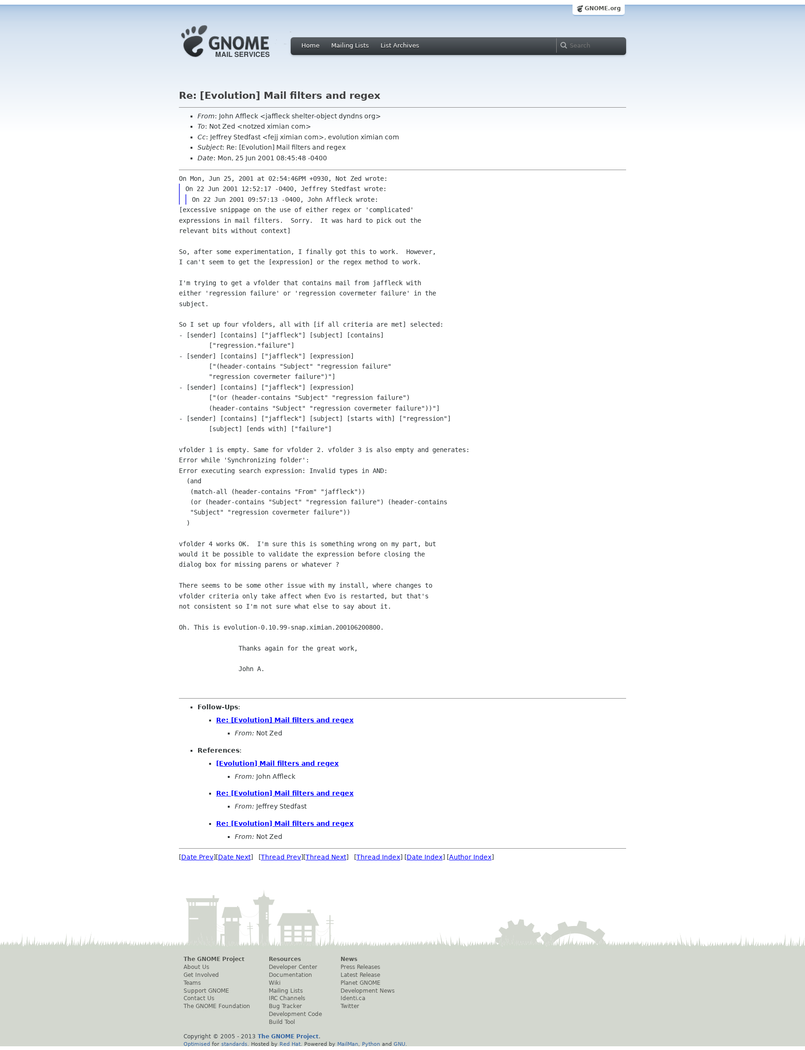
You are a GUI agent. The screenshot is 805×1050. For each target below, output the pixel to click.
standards (234, 1044)
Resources (285, 959)
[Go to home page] (239, 59)
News (349, 959)
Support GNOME (206, 991)
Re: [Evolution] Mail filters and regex (285, 720)
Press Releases (360, 967)
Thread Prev (281, 857)
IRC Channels (287, 998)
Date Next (234, 857)
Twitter (350, 1006)
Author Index (470, 857)
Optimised (197, 1044)
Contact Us (199, 998)
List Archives (400, 45)
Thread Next (326, 857)
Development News (368, 991)
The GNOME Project (214, 959)
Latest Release (360, 975)
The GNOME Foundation (217, 1006)
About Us (196, 967)
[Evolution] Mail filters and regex (277, 763)
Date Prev (197, 857)
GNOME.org (603, 8)
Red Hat (290, 1044)
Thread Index (378, 857)
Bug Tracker (285, 1006)
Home (310, 45)
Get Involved (201, 975)
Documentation (290, 975)
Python (371, 1044)
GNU (399, 1044)
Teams (192, 983)
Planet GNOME (361, 983)
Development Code (295, 1014)
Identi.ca (353, 998)
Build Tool (282, 1022)
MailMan (347, 1044)
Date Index (425, 857)
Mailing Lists (350, 45)
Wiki (274, 983)
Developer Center (293, 967)
